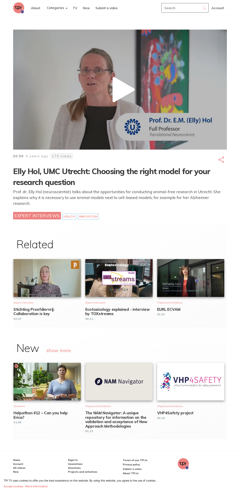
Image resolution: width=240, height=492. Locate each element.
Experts (73, 459)
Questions (74, 467)
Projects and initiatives (82, 471)
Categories (55, 8)
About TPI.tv (131, 473)
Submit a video (132, 468)
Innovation (88, 216)
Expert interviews (37, 215)
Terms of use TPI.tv (135, 460)
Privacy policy (131, 464)
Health (69, 216)
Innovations (75, 463)
